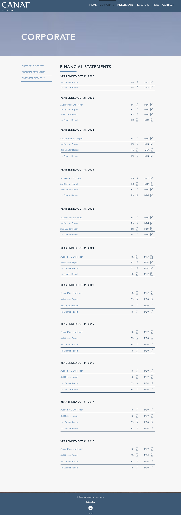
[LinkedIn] (90, 508)
